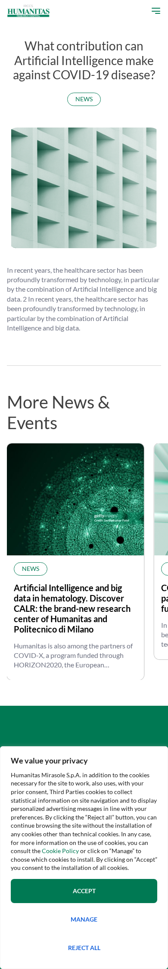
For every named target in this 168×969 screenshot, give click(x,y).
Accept (84, 890)
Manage (84, 919)
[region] (84, 857)
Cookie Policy (60, 850)
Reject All (84, 947)
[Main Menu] (153, 10)
